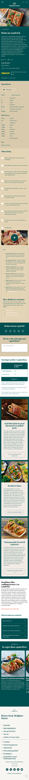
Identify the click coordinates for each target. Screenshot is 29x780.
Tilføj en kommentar (5, 65)
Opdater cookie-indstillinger (14, 773)
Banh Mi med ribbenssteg (11, 312)
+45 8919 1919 (14, 763)
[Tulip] (5, 73)
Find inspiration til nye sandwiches (10, 608)
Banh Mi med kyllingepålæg (12, 315)
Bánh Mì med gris (10, 310)
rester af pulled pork (12, 291)
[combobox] (8, 90)
